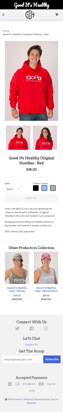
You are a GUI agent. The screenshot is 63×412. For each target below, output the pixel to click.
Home (5, 30)
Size (7, 183)
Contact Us (31, 344)
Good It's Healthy (23, 399)
